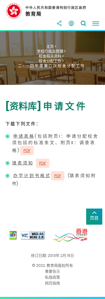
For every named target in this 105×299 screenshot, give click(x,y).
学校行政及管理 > (51, 51)
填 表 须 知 (22, 163)
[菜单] (96, 23)
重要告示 (52, 271)
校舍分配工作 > (51, 61)
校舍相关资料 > (51, 56)
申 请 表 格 (23, 136)
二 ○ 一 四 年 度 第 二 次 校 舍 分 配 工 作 (51, 65)
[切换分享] (59, 23)
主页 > (51, 46)
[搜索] (83, 23)
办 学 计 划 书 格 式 (31, 176)
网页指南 (52, 283)
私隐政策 (52, 277)
